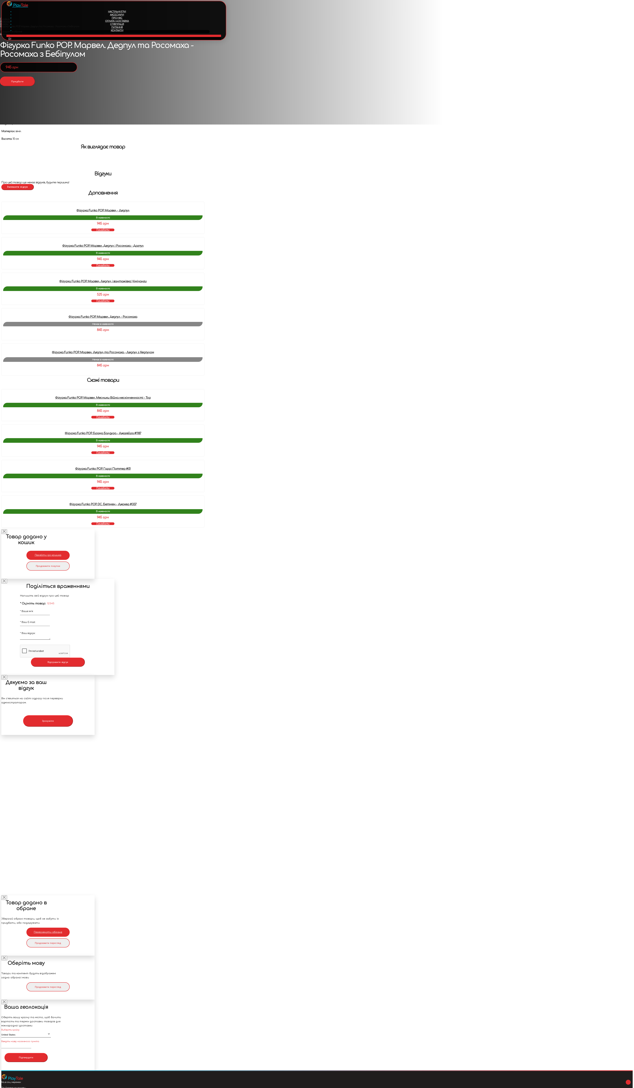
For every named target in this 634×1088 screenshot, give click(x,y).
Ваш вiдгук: (27, 633)
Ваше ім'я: (26, 611)
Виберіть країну (10, 1030)
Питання (117, 27)
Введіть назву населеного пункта (20, 1041)
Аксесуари (117, 15)
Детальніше (103, 336)
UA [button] (113, 36)
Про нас (117, 18)
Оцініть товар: (33, 603)
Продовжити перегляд (48, 943)
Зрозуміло (48, 721)
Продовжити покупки (48, 566)
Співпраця (117, 24)
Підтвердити (26, 1057)
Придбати (17, 81)
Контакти (117, 30)
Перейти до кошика (48, 555)
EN (9, 38)
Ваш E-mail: (27, 622)
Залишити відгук (17, 187)
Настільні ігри (117, 11)
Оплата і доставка (117, 21)
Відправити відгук (58, 662)
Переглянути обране (48, 932)
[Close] (4, 531)
